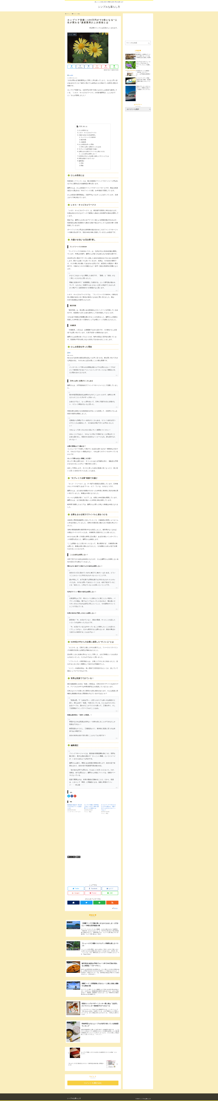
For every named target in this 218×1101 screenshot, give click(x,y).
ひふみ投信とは (83, 130)
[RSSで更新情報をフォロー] (112, 903)
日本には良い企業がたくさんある (91, 146)
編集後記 (81, 161)
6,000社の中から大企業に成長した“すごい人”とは (94, 156)
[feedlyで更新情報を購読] (99, 903)
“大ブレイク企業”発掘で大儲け (88, 149)
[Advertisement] (92, 110)
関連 (82, 165)
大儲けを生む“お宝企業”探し (87, 135)
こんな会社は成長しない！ (89, 153)
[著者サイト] (73, 903)
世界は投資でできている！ (87, 158)
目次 (80, 126)
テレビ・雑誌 (72, 856)
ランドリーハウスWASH (88, 137)
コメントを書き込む (93, 1083)
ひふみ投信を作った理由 (86, 144)
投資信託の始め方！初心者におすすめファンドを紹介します (74, 806)
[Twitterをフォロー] (86, 903)
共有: (82, 163)
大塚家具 (83, 142)
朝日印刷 (83, 139)
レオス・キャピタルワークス (87, 132)
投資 (79, 856)
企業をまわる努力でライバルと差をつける (92, 151)
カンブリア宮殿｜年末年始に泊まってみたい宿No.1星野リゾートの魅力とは (91, 806)
